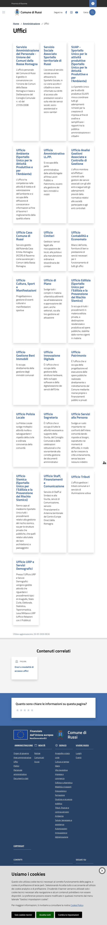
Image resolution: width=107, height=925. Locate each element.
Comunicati (39, 757)
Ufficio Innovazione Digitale (52, 355)
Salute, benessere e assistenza (63, 822)
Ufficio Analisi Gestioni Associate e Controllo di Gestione (80, 156)
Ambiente (59, 816)
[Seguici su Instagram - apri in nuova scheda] (70, 12)
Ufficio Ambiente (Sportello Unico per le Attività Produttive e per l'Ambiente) (24, 161)
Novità (41, 745)
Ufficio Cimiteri (49, 234)
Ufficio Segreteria (51, 415)
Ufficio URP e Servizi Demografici (25, 565)
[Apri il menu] (3, 12)
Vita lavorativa (61, 770)
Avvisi (36, 761)
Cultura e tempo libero (62, 763)
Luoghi (79, 753)
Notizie (37, 753)
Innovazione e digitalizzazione (61, 834)
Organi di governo (21, 753)
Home (16, 23)
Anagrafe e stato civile (62, 755)
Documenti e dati (21, 778)
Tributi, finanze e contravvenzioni (62, 809)
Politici (16, 765)
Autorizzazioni (61, 828)
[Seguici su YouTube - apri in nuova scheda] (75, 12)
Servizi (63, 745)
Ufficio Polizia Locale (25, 415)
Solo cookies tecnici (23, 914)
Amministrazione (31, 23)
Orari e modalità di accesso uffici (24, 669)
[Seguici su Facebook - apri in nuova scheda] (65, 12)
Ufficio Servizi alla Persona (80, 415)
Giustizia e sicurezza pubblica (63, 801)
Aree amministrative (22, 757)
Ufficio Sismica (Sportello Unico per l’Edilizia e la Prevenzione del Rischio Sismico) (24, 487)
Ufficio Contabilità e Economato (79, 236)
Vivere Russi (82, 745)
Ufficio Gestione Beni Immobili (25, 355)
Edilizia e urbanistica (63, 782)
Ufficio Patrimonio (78, 353)
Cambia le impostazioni (68, 914)
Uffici (16, 761)
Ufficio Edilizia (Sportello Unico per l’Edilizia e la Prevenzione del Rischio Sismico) (81, 290)
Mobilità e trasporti (63, 786)
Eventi (78, 757)
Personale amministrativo (20, 772)
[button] (92, 12)
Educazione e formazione (60, 793)
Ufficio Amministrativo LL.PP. (54, 153)
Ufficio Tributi (80, 476)
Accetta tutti (45, 914)
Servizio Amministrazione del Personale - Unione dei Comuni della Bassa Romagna (27, 55)
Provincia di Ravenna (19, 3)
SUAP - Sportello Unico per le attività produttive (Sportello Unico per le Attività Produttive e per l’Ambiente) (79, 64)
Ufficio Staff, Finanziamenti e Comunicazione (54, 481)
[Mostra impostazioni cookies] (104, 462)
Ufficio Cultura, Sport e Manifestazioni (26, 285)
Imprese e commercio (59, 776)
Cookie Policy (77, 905)
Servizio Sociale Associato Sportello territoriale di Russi (52, 55)
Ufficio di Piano (50, 281)
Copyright (19, 846)
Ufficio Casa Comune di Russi (24, 236)
